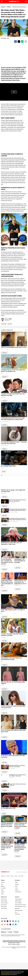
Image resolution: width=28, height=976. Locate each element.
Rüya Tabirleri (4, 906)
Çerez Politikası (18, 902)
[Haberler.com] (5, 871)
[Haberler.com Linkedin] (13, 921)
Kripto (2, 889)
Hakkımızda (3, 875)
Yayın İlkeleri (21, 875)
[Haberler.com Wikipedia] (5, 924)
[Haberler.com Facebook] (5, 921)
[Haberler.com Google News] (2, 921)
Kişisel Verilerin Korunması (20, 904)
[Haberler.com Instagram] (10, 921)
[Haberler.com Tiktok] (10, 924)
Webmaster (17, 908)
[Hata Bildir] (13, 947)
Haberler (3, 880)
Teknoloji (17, 884)
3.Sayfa (2, 891)
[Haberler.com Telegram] (13, 924)
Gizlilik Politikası (18, 900)
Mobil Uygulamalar (19, 910)
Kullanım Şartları (18, 899)
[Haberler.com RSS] (2, 924)
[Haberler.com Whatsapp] (16, 921)
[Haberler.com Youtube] (8, 924)
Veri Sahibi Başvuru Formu (20, 906)
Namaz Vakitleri (4, 900)
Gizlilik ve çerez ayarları (6, 947)
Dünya (2, 893)
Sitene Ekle (17, 914)
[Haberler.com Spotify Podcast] (18, 921)
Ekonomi (3, 882)
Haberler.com (4, 896)
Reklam (8, 875)
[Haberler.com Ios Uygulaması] (4, 932)
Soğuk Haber (4, 323)
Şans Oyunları (4, 904)
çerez (23, 971)
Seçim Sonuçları (4, 902)
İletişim (12, 875)
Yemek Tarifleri (4, 908)
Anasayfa (3, 6)
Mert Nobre (10, 323)
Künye (16, 875)
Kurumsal (17, 896)
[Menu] (2, 1)
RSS (16, 912)
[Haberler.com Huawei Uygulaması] (16, 932)
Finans (16, 886)
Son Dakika (3, 888)
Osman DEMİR (8, 319)
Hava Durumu (4, 899)
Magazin (2, 886)
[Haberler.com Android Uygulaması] (10, 932)
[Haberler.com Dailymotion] (16, 924)
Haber (9, 944)
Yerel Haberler (18, 891)
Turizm (16, 888)
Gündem (9, 6)
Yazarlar (16, 889)
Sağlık (16, 882)
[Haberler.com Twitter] (8, 921)
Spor (2, 884)
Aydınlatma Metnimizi (5, 974)
